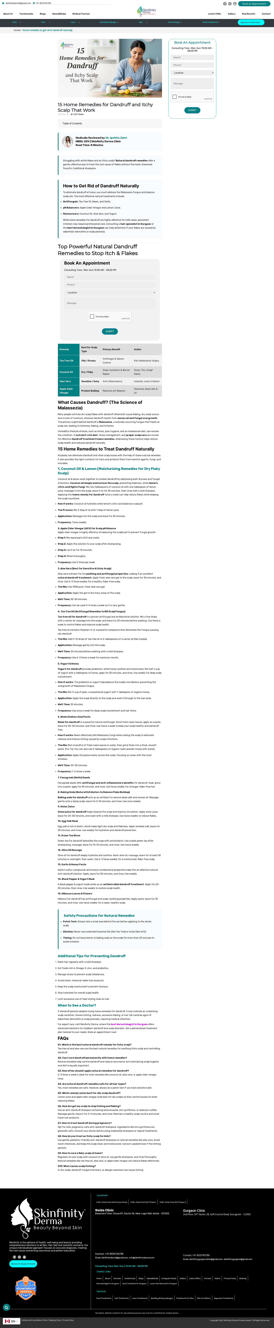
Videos (217, 1278)
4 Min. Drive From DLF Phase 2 (173, 1202)
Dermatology (174, 22)
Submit (110, 331)
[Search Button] (6, 1307)
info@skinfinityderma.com (141, 1257)
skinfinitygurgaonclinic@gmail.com (206, 1259)
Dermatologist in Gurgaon (107, 1283)
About (107, 1278)
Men (141, 22)
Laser (73, 22)
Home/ (17, 30)
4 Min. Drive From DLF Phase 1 (143, 1202)
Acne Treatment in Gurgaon (134, 1283)
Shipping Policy (55, 1320)
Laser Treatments (140, 1298)
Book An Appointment (23, 1263)
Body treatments (210, 22)
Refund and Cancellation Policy (35, 1320)
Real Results (248, 14)
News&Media (59, 14)
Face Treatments (103, 1298)
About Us (8, 14)
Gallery (231, 14)
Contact (266, 14)
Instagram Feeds (169, 1278)
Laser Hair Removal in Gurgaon (163, 1283)
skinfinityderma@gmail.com (18, 3)
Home (99, 1278)
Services (117, 1278)
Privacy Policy (230, 1278)
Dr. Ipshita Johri (116, 137)
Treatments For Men (185, 1298)
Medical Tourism (81, 14)
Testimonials (26, 14)
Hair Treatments (122, 1298)
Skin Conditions (204, 1298)
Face (14, 22)
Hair (43, 22)
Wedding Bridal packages (162, 1298)
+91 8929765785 (43, 3)
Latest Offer (214, 14)
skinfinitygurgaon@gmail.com (238, 1259)
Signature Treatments (250, 22)
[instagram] (230, 3)
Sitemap (243, 1278)
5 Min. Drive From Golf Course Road (111, 1202)
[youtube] (235, 3)
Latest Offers (195, 1278)
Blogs (43, 14)
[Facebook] (225, 3)
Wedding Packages (108, 22)
